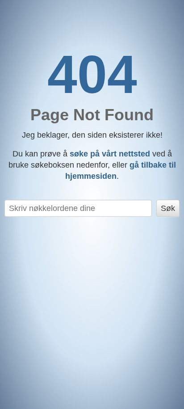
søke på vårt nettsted (110, 153)
